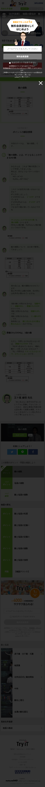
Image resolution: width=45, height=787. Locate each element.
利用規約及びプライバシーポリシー (14, 68)
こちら (17, 77)
